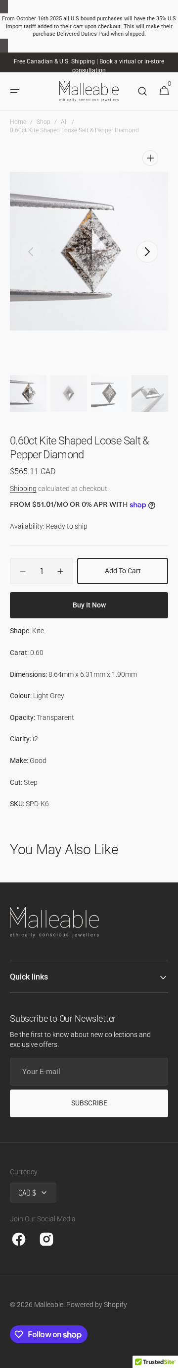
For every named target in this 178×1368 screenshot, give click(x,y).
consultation (89, 70)
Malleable (48, 1305)
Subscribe (89, 1103)
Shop (43, 121)
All (64, 121)
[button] (15, 92)
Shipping (23, 488)
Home (18, 121)
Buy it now (89, 605)
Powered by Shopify (96, 1305)
